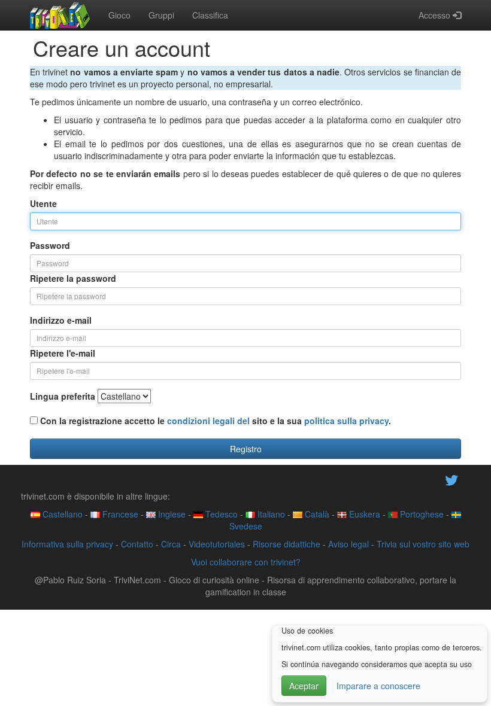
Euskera (363, 514)
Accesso (436, 15)
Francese (119, 514)
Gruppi (161, 15)
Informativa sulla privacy (67, 544)
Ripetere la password (73, 278)
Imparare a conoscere (378, 686)
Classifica (210, 15)
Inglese (171, 514)
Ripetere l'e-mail (62, 353)
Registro (246, 449)
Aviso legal (348, 544)
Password (50, 245)
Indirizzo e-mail (61, 320)
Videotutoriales (217, 544)
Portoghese (421, 514)
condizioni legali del (208, 421)
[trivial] (60, 15)
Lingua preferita (62, 396)
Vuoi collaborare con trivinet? (246, 562)
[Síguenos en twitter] (451, 479)
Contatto (137, 544)
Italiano (270, 514)
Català (315, 514)
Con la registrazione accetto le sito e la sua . (214, 421)
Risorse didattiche (286, 544)
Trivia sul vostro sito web (423, 544)
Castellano (61, 514)
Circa (171, 544)
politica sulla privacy (346, 421)
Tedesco (220, 514)
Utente (43, 203)
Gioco (119, 15)
